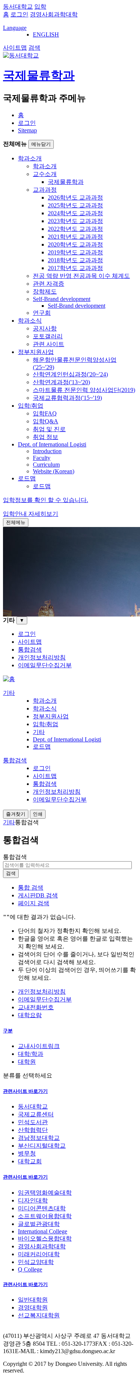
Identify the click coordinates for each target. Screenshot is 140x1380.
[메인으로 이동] (9, 679)
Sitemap (27, 130)
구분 (8, 1031)
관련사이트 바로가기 (25, 1091)
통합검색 (15, 857)
